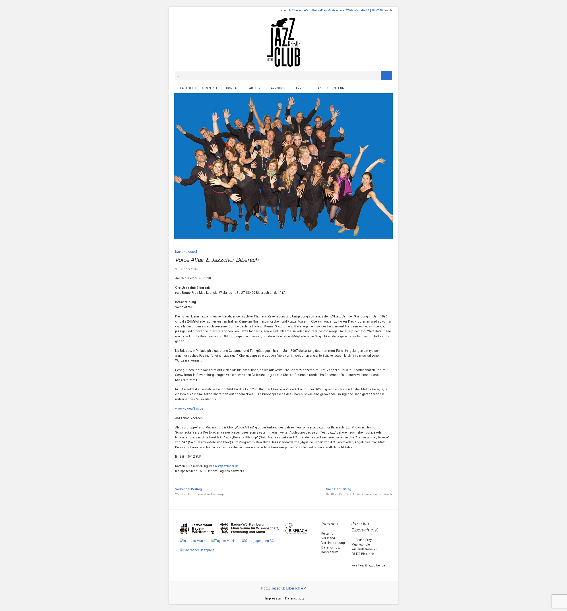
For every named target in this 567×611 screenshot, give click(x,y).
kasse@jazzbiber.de (224, 466)
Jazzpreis (302, 88)
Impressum (329, 552)
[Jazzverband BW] (200, 525)
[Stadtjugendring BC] (261, 541)
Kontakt (233, 88)
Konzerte (210, 88)
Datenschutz (331, 547)
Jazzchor (277, 88)
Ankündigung (186, 251)
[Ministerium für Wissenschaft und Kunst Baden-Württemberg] (252, 525)
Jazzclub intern (330, 88)
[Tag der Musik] (227, 541)
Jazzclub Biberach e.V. (288, 588)
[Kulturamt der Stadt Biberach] (299, 525)
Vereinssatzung (333, 543)
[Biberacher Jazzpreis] (200, 550)
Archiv (255, 88)
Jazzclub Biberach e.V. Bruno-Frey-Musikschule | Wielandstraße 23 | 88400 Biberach (335, 10)
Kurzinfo (327, 533)
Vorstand (328, 538)
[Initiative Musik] (196, 541)
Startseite (187, 88)
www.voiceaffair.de (189, 408)
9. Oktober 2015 (186, 269)
